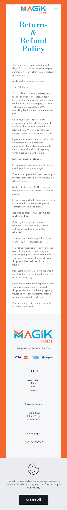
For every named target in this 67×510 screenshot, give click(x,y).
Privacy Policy (51, 484)
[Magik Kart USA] (33, 9)
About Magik (33, 380)
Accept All (33, 500)
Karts (33, 383)
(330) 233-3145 (35, 442)
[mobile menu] (56, 10)
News (33, 386)
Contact (33, 390)
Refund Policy (33, 416)
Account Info (33, 419)
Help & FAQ (33, 412)
